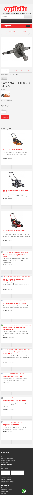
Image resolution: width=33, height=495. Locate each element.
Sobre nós (3, 455)
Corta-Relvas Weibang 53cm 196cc (14, 303)
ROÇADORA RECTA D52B (11, 425)
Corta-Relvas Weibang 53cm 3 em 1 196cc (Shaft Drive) (14, 328)
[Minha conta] (24, 1)
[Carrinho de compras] (28, 1)
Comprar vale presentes (7, 481)
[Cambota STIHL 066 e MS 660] (16, 52)
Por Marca (24, 31)
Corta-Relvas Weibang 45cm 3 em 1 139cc (14, 231)
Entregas (3, 457)
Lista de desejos (5, 491)
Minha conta (4, 488)
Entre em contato (5, 467)
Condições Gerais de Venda (8, 460)
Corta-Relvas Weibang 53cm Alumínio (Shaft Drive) (15, 352)
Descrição (5, 71)
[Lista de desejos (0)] (26, 1)
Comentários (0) (25, 71)
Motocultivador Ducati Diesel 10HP (14, 400)
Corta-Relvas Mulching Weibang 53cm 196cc (15, 190)
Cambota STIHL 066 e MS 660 (20, 33)
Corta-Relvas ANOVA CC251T (12, 150)
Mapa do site (4, 468)
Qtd (2, 109)
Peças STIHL (6, 33)
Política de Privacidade (7, 458)
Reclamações (4, 462)
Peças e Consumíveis (13, 31)
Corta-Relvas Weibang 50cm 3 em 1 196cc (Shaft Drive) (14, 279)
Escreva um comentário (23, 121)
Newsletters (4, 493)
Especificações (14, 71)
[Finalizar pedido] (30, 1)
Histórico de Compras (6, 489)
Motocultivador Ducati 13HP (12, 376)
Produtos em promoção (7, 483)
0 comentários (13, 121)
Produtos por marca (6, 479)
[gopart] (16, 95)
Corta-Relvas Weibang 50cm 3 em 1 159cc (14, 255)
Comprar (5, 117)
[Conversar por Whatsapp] (24, 491)
